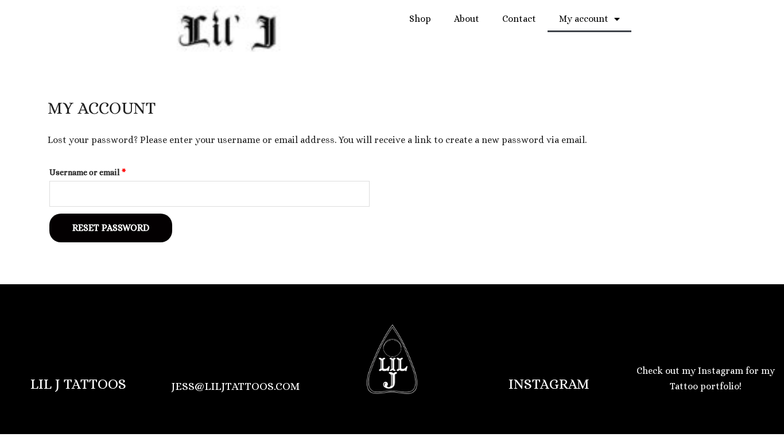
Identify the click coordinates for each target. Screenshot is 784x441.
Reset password (110, 227)
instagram (549, 384)
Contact (519, 18)
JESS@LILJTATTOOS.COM (235, 386)
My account (583, 18)
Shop (420, 18)
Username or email (105, 170)
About (466, 18)
